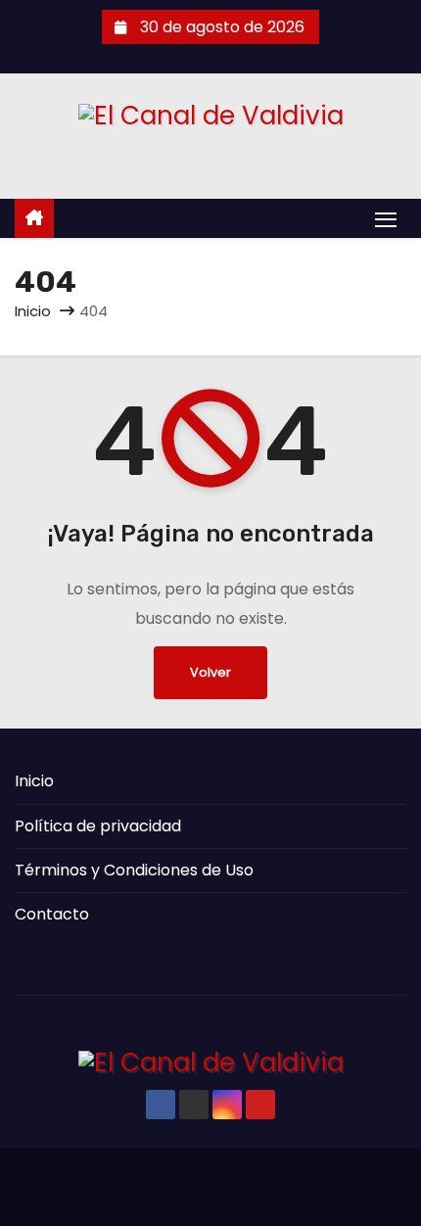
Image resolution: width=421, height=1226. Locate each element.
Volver (210, 672)
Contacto (52, 914)
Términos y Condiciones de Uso (134, 870)
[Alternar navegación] (385, 219)
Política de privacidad (98, 826)
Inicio (33, 311)
